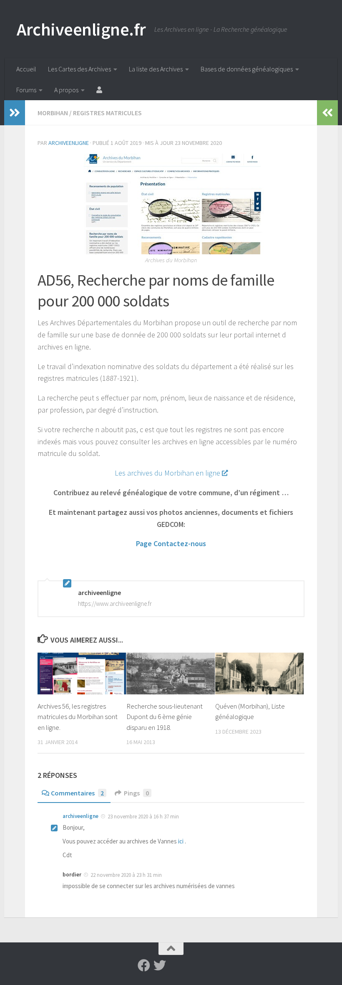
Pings (136, 793)
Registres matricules (107, 113)
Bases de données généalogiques (247, 69)
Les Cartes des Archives (79, 69)
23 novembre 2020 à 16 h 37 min (143, 816)
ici (181, 841)
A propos (66, 90)
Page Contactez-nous (171, 543)
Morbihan (53, 113)
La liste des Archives (156, 69)
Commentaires (77, 793)
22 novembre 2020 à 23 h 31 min (126, 875)
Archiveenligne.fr (81, 29)
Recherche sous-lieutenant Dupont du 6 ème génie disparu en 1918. (164, 716)
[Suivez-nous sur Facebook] (144, 965)
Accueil (26, 69)
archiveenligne (68, 143)
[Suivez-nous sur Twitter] (159, 965)
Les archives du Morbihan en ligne (167, 473)
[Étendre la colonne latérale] (14, 112)
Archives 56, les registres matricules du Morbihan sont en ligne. (78, 716)
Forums (26, 90)
